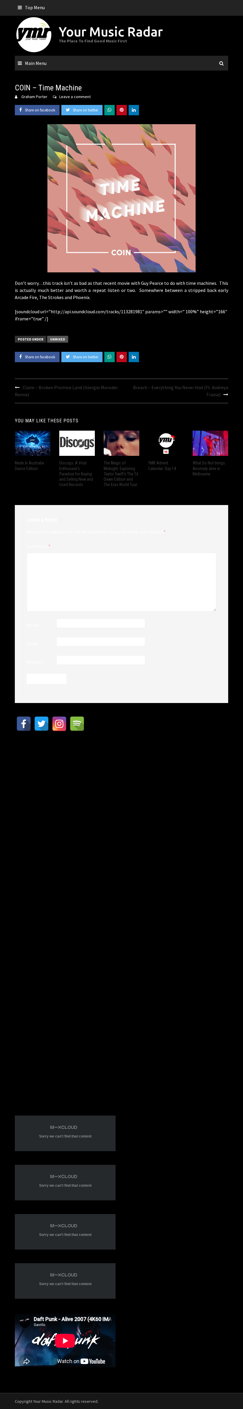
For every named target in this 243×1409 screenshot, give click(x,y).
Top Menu (35, 7)
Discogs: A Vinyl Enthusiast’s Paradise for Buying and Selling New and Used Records (76, 474)
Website (35, 662)
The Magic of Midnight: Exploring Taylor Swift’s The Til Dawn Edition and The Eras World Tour (121, 474)
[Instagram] (59, 723)
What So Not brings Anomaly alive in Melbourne (209, 468)
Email (33, 643)
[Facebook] (23, 723)
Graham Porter (34, 96)
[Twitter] (41, 723)
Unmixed (57, 339)
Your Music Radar (111, 31)
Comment (38, 546)
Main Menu (36, 63)
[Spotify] (77, 723)
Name (33, 625)
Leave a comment (75, 96)
